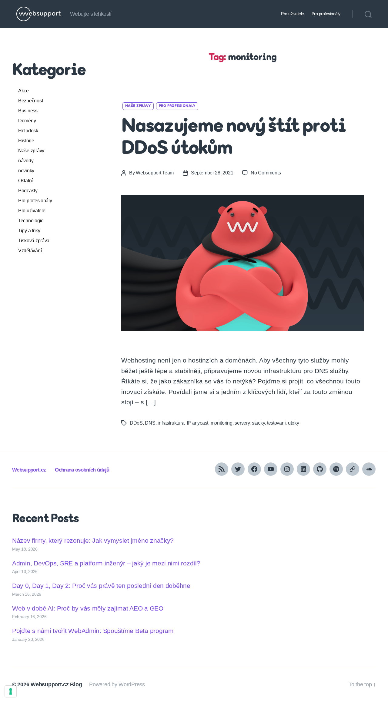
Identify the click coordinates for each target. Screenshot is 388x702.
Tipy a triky (29, 230)
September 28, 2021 (212, 172)
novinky (26, 170)
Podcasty (28, 190)
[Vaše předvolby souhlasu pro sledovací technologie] (10, 691)
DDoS (136, 423)
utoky (293, 423)
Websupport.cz (29, 470)
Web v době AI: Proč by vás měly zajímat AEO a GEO (87, 608)
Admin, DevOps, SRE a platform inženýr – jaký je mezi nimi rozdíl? (106, 563)
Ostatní (25, 180)
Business (28, 110)
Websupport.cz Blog (56, 684)
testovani (276, 423)
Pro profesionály (326, 13)
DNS (150, 423)
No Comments (266, 172)
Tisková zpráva (33, 240)
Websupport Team (155, 172)
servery (242, 423)
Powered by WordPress (117, 684)
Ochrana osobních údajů (82, 470)
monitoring (221, 423)
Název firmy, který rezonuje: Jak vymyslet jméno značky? (93, 540)
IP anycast (197, 423)
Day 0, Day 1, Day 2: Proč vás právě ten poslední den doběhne (101, 585)
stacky (258, 423)
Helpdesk (28, 130)
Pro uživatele (292, 13)
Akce (23, 90)
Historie (26, 140)
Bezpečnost (30, 100)
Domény (27, 120)
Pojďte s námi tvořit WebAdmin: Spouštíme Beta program (93, 630)
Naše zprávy (31, 150)
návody (25, 160)
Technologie (31, 220)
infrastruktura (171, 423)
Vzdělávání (30, 250)
